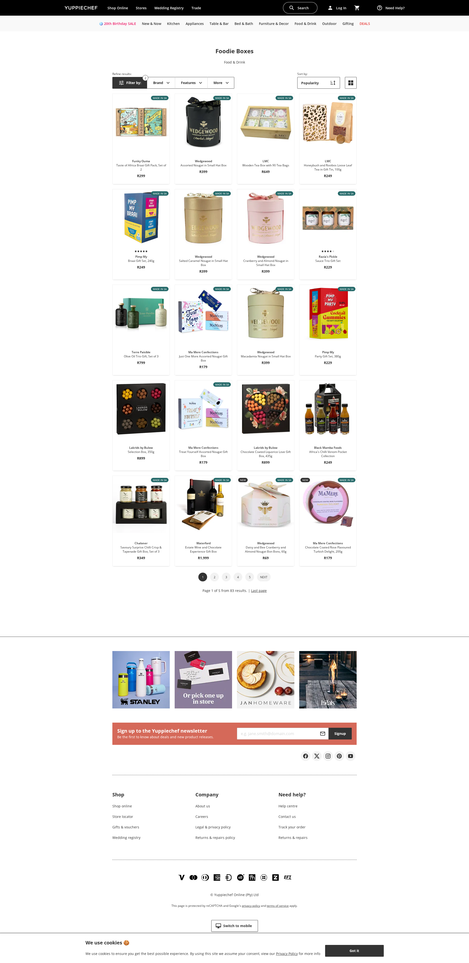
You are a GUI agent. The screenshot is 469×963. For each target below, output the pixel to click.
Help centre (288, 806)
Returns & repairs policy (215, 837)
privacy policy (251, 906)
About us (202, 806)
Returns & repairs (293, 837)
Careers (201, 816)
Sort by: (302, 74)
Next (263, 577)
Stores (141, 8)
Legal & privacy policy (213, 827)
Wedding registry (126, 837)
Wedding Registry (169, 8)
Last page (259, 590)
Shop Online (117, 8)
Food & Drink (234, 62)
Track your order (292, 827)
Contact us (287, 816)
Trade (198, 9)
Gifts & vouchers (125, 827)
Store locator (122, 816)
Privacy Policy (287, 953)
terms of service (278, 906)
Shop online (122, 806)
